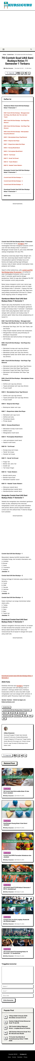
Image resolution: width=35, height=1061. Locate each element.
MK (15, 712)
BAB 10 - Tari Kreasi (9, 154)
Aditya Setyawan (9, 68)
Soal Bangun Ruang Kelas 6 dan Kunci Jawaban (15, 824)
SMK (30, 715)
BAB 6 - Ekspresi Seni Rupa (11, 140)
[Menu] (3, 49)
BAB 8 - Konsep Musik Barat (12, 147)
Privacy (25, 1057)
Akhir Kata (7, 195)
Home (4, 54)
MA (11, 712)
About (9, 1057)
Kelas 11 (5, 712)
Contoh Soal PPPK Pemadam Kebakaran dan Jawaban (17, 856)
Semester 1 (22, 712)
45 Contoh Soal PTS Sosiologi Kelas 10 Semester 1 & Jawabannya (15, 952)
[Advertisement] (17, 29)
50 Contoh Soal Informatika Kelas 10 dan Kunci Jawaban (16, 792)
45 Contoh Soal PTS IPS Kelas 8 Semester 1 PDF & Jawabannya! (17, 888)
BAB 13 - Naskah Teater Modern (13, 165)
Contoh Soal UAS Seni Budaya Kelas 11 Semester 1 (16, 710)
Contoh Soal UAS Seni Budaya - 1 (13, 177)
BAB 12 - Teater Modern (11, 161)
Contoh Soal (10, 54)
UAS (4, 718)
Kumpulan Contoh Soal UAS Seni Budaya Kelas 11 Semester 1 (16, 171)
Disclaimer (19, 1057)
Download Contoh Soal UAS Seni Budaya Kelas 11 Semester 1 (17, 190)
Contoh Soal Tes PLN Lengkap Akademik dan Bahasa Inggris (16, 920)
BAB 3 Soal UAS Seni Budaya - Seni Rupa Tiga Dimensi (16, 127)
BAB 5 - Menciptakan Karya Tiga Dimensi (15, 137)
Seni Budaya (17, 715)
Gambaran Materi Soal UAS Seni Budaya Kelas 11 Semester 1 (16, 107)
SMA (25, 715)
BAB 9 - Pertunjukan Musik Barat (13, 151)
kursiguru (21, 243)
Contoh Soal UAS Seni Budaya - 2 (13, 181)
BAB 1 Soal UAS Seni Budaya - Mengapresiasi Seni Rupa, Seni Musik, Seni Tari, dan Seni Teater (16, 115)
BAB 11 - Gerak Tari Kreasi (11, 158)
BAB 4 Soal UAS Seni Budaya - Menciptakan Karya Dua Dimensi (16, 132)
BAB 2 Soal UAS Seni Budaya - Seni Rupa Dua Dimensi (16, 121)
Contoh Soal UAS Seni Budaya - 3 (13, 184)
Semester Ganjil (7, 715)
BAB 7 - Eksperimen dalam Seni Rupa (14, 144)
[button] (31, 49)
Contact (14, 1057)
